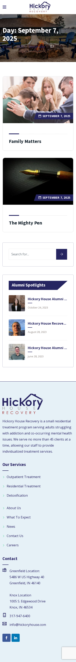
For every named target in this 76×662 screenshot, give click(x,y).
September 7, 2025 (56, 116)
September (37, 46)
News (11, 526)
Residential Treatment (24, 486)
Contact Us (15, 536)
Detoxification (17, 495)
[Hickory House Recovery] (40, 7)
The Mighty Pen (25, 223)
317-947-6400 (20, 616)
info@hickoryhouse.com (28, 624)
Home (7, 46)
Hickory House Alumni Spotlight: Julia (47, 299)
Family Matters (25, 141)
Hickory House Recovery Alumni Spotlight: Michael (47, 323)
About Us (14, 508)
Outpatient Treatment (24, 477)
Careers (13, 545)
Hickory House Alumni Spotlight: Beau (47, 348)
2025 (20, 46)
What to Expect (19, 517)
